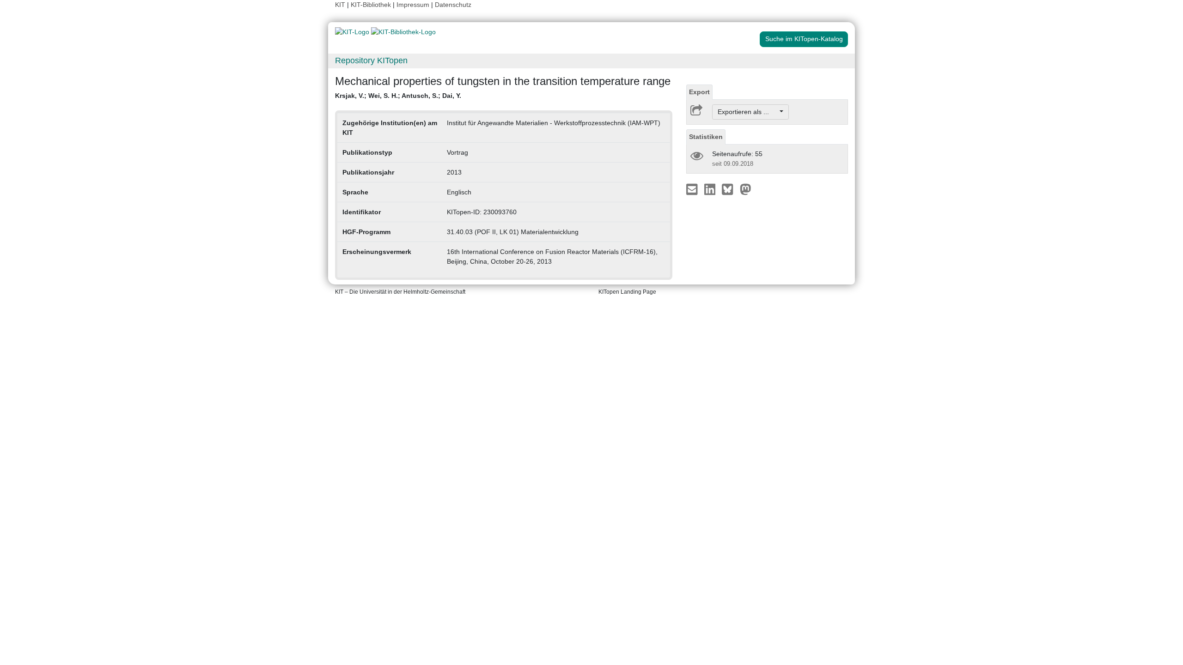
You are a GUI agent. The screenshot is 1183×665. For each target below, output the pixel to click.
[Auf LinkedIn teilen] (711, 189)
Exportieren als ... (748, 111)
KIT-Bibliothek (372, 4)
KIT (340, 4)
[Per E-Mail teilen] (693, 189)
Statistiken (706, 136)
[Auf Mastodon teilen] (745, 189)
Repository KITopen (371, 60)
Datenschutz (453, 4)
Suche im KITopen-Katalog (804, 38)
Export (699, 92)
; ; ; (398, 95)
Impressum (412, 4)
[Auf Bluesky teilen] (730, 189)
